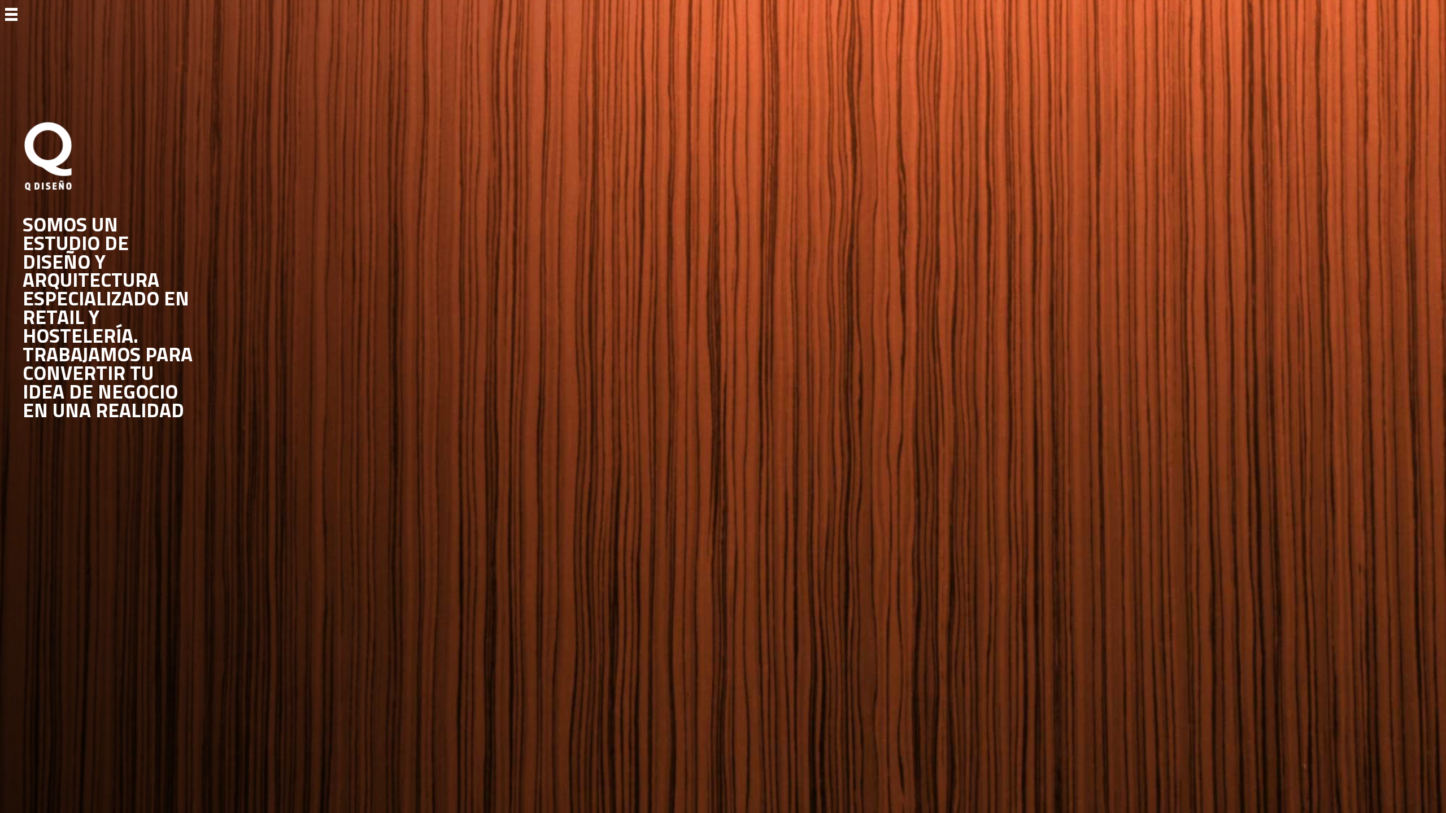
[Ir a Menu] (11, 13)
